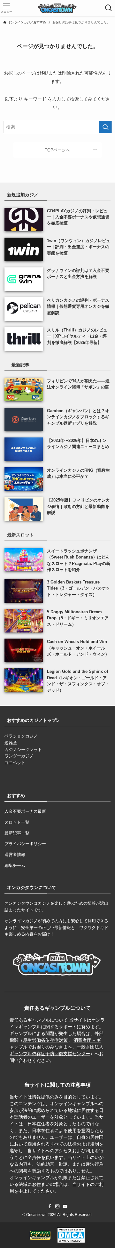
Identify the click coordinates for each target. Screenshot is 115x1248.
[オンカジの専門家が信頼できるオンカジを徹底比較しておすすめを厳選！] (57, 8)
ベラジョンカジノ (21, 736)
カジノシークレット (23, 749)
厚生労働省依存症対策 (45, 1040)
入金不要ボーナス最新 (25, 811)
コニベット (14, 762)
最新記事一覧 (16, 833)
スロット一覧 (16, 822)
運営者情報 (14, 854)
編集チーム (14, 865)
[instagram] (57, 1206)
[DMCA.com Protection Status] (71, 1235)
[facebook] (50, 1206)
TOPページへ (57, 150)
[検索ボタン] (108, 8)
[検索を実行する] (105, 127)
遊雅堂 (10, 742)
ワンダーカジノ (19, 756)
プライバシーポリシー (25, 843)
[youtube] (65, 1206)
